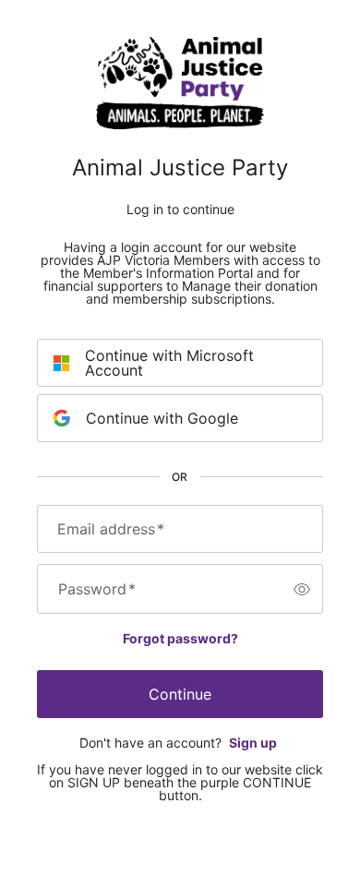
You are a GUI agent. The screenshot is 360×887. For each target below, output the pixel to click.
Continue (180, 694)
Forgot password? (180, 638)
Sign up (253, 742)
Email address (110, 529)
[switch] (302, 589)
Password (97, 589)
